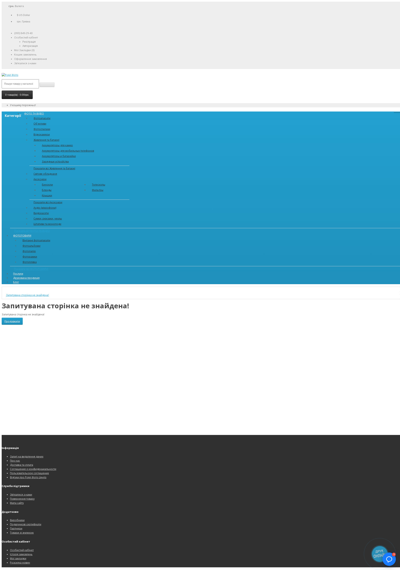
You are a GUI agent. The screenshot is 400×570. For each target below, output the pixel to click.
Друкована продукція (26, 278)
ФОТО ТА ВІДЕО (34, 113)
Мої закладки (18, 558)
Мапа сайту (17, 503)
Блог (16, 282)
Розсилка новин (20, 562)
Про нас (15, 460)
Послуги (18, 273)
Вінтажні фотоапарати (36, 240)
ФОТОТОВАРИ (22, 235)
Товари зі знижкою (22, 532)
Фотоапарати (42, 118)
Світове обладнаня (45, 174)
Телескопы (98, 184)
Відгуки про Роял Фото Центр (28, 477)
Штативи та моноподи (47, 224)
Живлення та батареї (46, 140)
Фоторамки (29, 256)
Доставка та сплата (21, 465)
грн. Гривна (23, 21)
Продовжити (12, 321)
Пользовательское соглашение (29, 473)
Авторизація (30, 46)
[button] (389, 559)
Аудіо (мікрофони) (45, 207)
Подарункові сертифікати (25, 524)
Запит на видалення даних (26, 456)
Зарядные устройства (55, 161)
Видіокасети (41, 213)
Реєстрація (29, 41)
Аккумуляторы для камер (57, 145)
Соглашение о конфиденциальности (33, 469)
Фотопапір (29, 251)
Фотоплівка (29, 262)
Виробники (17, 520)
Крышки (47, 195)
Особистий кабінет (22, 550)
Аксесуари (40, 179)
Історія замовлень (21, 554)
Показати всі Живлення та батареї (54, 168)
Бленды (46, 190)
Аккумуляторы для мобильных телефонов (68, 150)
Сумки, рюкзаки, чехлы (48, 218)
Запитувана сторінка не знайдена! (27, 295)
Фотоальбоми (31, 246)
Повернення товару (22, 499)
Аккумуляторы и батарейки (59, 156)
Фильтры (97, 190)
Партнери (16, 528)
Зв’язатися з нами (21, 494)
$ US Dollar (23, 15)
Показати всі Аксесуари (48, 202)
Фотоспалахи (42, 129)
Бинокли (47, 184)
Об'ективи (40, 123)
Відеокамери (42, 134)
